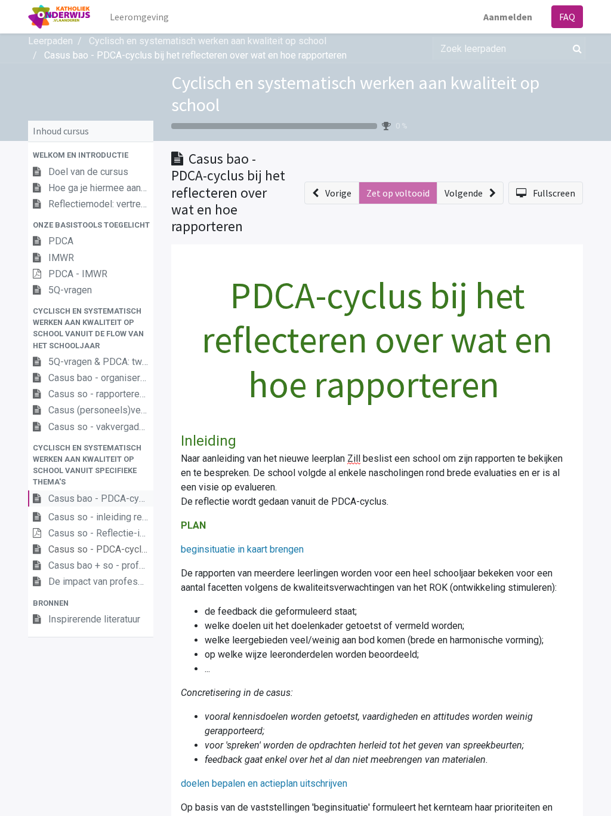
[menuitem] (139, 17)
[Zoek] (575, 48)
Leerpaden (50, 41)
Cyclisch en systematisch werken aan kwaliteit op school (355, 93)
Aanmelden (507, 17)
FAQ (567, 17)
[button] (90, 155)
